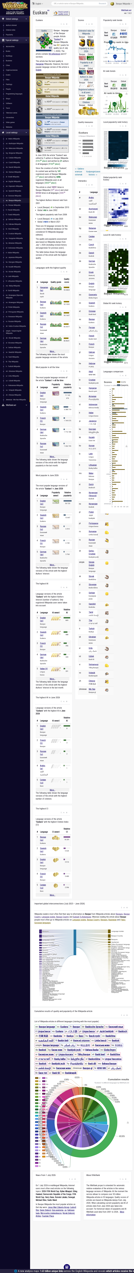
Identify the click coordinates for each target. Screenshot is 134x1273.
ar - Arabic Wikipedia (13, 139)
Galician (92, 352)
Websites (9, 127)
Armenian (92, 396)
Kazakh (92, 437)
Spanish (92, 303)
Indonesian (93, 404)
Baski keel (100, 1054)
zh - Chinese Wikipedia (13, 395)
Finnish (91, 336)
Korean (91, 445)
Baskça (70, 1035)
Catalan (92, 236)
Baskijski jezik (74, 1049)
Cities (8, 65)
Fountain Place (48, 1216)
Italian (91, 412)
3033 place (50, 183)
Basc (81, 1035)
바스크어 (85, 1045)
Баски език (57, 1049)
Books (8, 51)
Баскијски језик (46, 1054)
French (91, 344)
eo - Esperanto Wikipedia (14, 186)
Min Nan (92, 689)
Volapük (92, 672)
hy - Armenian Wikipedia (14, 243)
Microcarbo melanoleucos (51, 1213)
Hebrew (92, 363)
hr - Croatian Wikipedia (13, 234)
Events (8, 75)
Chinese (92, 681)
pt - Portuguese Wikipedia (15, 312)
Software (9, 103)
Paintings (9, 84)
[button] (61, 24)
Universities (10, 117)
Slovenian (92, 584)
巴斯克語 (43, 1035)
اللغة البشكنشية (46, 1040)
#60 (123, 85)
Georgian (92, 429)
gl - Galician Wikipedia (13, 219)
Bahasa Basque (109, 1063)
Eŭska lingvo (110, 1049)
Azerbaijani (93, 209)
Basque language (47, 1026)
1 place (40, 177)
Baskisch (122, 1031)
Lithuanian (93, 465)
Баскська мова (102, 1045)
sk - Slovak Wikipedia (13, 338)
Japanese (93, 421)
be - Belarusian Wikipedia (14, 148)
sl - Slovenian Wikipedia (14, 343)
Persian (92, 327)
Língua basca (88, 1031)
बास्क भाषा (101, 1068)
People (8, 89)
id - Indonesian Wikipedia (14, 248)
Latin (91, 454)
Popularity (9, 35)
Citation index (10, 30)
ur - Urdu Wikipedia (12, 376)
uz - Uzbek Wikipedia (13, 381)
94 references (54, 54)
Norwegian (93, 504)
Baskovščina (94, 1059)
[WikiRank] (15, 5)
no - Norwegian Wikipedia (14, 302)
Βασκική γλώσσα (81, 1040)
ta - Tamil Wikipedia (12, 357)
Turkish (91, 628)
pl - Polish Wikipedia (13, 307)
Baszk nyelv (94, 1035)
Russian (92, 539)
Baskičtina (110, 1035)
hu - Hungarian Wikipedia (14, 238)
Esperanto (93, 294)
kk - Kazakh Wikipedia (13, 267)
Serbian (92, 593)
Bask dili (92, 1063)
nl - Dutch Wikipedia (12, 290)
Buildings (9, 56)
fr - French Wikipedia (13, 215)
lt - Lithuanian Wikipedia (14, 281)
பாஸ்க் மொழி (44, 1068)
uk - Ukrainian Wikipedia (14, 371)
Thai (90, 620)
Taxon (8, 108)
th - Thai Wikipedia (12, 362)
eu (48, 10)
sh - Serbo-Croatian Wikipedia (16, 326)
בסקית (118, 1045)
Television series (11, 113)
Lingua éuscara (65, 1054)
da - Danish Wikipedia (13, 167)
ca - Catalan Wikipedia (13, 158)
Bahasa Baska (91, 1049)
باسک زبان (116, 1068)
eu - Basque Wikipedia (13, 200)
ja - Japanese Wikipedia (14, 257)
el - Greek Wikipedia (12, 177)
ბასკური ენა (77, 1059)
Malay (91, 473)
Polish (91, 512)
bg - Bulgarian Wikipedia (14, 153)
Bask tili (56, 1072)
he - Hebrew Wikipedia (13, 224)
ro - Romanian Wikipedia (14, 317)
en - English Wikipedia (13, 181)
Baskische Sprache (94, 1026)
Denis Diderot (45, 1210)
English (38, 3)
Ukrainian (92, 637)
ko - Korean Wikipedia (13, 272)
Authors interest (11, 25)
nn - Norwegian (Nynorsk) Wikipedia (14, 296)
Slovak (91, 576)
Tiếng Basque (83, 1054)
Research (102, 3)
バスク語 (72, 1031)
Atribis (38, 1216)
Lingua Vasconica (113, 1059)
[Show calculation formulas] (67, 1267)
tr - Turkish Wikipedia (13, 366)
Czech (91, 244)
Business (9, 61)
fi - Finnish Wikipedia (13, 210)
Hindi (91, 371)
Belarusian (93, 217)
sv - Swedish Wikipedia (13, 352)
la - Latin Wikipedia (12, 276)
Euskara (57, 39)
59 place (55, 190)
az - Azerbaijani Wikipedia (14, 143)
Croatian (92, 380)
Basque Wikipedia (123, 3)
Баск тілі (43, 1072)
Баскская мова (63, 1068)
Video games (10, 122)
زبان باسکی (69, 1045)
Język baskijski (106, 1031)
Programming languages (14, 94)
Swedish (92, 604)
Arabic (91, 197)
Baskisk (115, 1040)
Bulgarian (92, 228)
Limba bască (100, 1040)
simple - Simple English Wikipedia (13, 332)
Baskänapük (70, 1072)
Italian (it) (44, 668)
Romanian (93, 531)
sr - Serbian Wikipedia (13, 347)
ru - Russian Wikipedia (13, 321)
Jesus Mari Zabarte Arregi (58, 1207)
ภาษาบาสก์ (44, 1059)
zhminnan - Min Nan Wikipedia (16, 400)
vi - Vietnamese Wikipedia (14, 385)
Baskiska (58, 1035)
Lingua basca (44, 1031)
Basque (92, 319)
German (92, 261)
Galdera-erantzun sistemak (79, 171)
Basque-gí (87, 1068)
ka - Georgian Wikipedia (14, 262)
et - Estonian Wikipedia (13, 196)
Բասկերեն (76, 1063)
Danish (91, 253)
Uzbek (91, 656)
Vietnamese (93, 664)
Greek (91, 272)
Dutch (91, 484)
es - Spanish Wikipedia (13, 191)
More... (52, 351)
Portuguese (93, 523)
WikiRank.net (126, 10)
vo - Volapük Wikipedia (13, 390)
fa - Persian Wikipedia (13, 205)
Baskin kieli (63, 1040)
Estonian (92, 311)
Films (7, 80)
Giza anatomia (57, 1210)
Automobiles (10, 46)
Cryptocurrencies (12, 70)
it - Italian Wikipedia (12, 253)
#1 (113, 34)
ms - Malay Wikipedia (13, 286)
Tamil (91, 612)
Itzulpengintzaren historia (91, 173)
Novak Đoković (69, 1213)
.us (65, 1210)
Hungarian (40, 64)
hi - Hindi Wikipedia (12, 229)
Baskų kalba (59, 1059)
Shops (8, 99)
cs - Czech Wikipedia (13, 162)
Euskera (64, 1026)
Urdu (91, 648)
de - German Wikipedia (13, 172)
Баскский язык (116, 1026)
